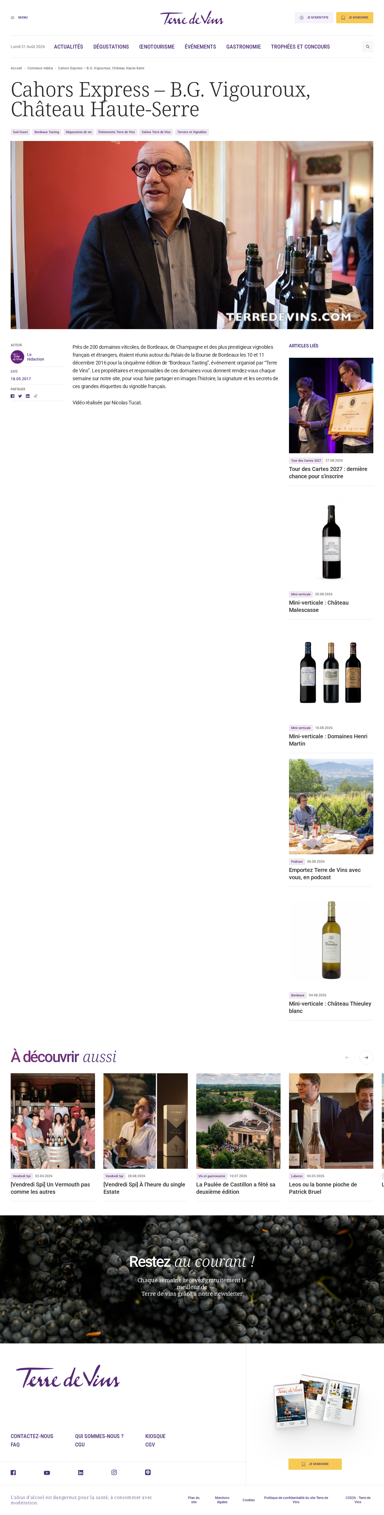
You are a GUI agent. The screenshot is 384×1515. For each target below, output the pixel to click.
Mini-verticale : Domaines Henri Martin (328, 740)
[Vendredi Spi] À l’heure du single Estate (144, 1188)
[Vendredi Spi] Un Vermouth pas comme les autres (50, 1188)
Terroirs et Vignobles (192, 132)
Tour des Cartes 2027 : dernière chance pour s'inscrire (328, 473)
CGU (80, 1444)
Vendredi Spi (22, 1176)
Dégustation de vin (79, 132)
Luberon (296, 1176)
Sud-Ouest (20, 132)
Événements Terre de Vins (116, 132)
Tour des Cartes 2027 (306, 461)
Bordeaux (297, 995)
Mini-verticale (301, 594)
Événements (200, 46)
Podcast (297, 862)
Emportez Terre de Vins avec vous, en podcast (325, 874)
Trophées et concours (300, 46)
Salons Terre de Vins (156, 132)
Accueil (16, 68)
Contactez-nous (32, 1436)
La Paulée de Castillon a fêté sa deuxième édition (235, 1188)
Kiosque (155, 1436)
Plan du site (194, 1500)
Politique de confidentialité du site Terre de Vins (296, 1500)
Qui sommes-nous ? (99, 1436)
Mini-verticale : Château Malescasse (319, 606)
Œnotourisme (157, 46)
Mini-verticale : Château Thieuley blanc (330, 1007)
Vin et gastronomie (211, 1176)
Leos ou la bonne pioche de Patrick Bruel (323, 1188)
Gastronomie (243, 46)
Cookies (249, 1500)
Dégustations (111, 46)
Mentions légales (222, 1500)
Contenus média (40, 68)
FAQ (15, 1444)
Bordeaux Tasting (47, 132)
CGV (150, 1444)
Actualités (68, 46)
